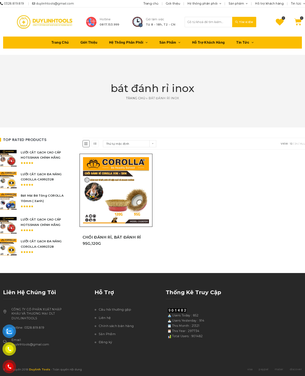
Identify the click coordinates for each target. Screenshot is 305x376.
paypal (263, 369)
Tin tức (296, 3)
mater (279, 369)
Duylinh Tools (39, 369)
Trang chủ (151, 3)
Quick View (150, 200)
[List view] (95, 143)
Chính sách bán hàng (116, 326)
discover (296, 369)
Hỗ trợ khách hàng (269, 3)
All (302, 143)
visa (250, 369)
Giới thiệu (173, 3)
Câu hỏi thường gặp (115, 309)
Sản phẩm (237, 3)
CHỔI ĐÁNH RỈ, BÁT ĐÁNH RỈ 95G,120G (112, 240)
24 (296, 143)
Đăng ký (105, 342)
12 (291, 143)
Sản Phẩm (107, 334)
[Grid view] (86, 143)
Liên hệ (105, 318)
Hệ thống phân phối (202, 3)
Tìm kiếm (245, 22)
